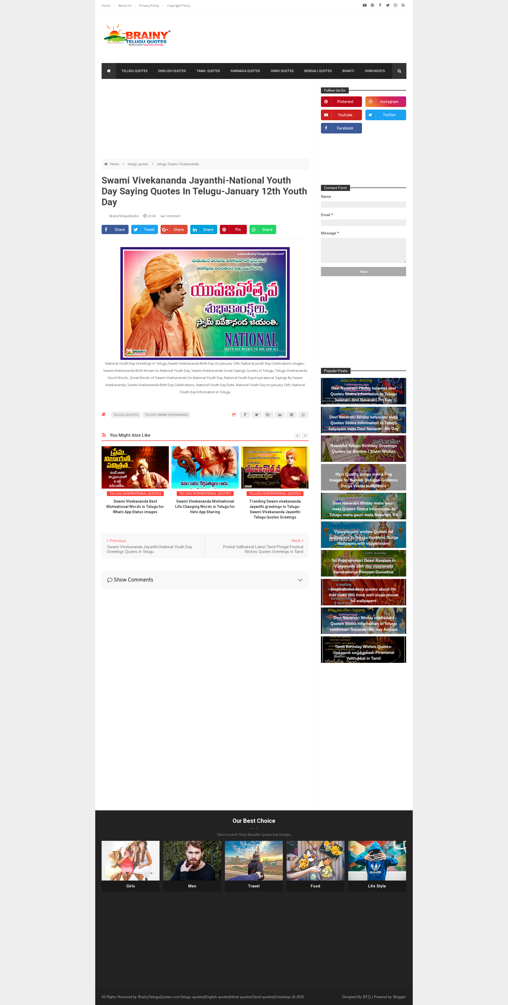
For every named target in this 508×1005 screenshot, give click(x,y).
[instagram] (395, 5)
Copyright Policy (178, 5)
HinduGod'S (375, 71)
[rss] (403, 5)
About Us (125, 5)
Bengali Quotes (318, 71)
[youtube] (364, 5)
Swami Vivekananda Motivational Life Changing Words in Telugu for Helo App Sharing (205, 506)
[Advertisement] (310, 36)
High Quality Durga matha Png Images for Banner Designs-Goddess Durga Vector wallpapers (363, 480)
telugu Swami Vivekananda (178, 164)
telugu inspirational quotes (135, 493)
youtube (345, 115)
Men (192, 886)
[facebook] (380, 5)
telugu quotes (138, 164)
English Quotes (172, 71)
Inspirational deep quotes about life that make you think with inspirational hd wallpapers (363, 595)
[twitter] (387, 5)
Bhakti (348, 71)
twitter (389, 115)
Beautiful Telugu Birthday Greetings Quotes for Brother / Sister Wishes (363, 448)
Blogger (399, 997)
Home (106, 5)
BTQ (367, 997)
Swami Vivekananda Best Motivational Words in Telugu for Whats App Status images (135, 506)
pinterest (345, 102)
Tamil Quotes (208, 71)
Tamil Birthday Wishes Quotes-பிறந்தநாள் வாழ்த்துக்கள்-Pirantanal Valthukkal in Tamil (363, 652)
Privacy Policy (149, 5)
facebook (345, 129)
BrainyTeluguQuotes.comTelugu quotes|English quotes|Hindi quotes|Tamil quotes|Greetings (215, 997)
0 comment (172, 216)
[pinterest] (372, 5)
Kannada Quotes (245, 71)
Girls (130, 886)
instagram (389, 102)
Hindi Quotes (282, 71)
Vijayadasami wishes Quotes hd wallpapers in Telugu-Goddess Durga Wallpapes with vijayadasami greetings (363, 540)
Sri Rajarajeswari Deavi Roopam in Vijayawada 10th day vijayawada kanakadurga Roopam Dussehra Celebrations (364, 569)
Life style (377, 886)
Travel (254, 886)
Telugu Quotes (134, 71)
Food (315, 886)
